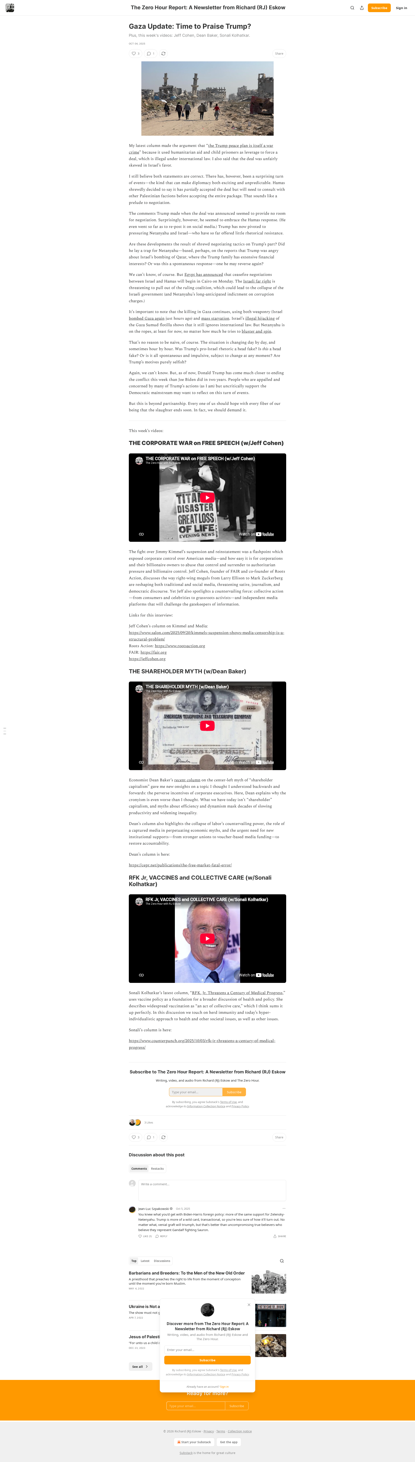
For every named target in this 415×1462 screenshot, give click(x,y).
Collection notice (240, 1431)
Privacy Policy (240, 1374)
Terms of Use (228, 1370)
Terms (220, 1431)
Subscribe (379, 8)
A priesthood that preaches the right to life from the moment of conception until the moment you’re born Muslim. (185, 1281)
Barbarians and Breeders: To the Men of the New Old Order (187, 1273)
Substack (186, 1453)
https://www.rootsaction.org (180, 646)
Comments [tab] (139, 1169)
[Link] (122, 443)
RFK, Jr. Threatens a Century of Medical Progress (237, 993)
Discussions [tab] (162, 1261)
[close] (249, 1304)
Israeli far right (257, 281)
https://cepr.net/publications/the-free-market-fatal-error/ (180, 865)
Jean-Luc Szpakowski (153, 1208)
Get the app (229, 1442)
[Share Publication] (362, 7)
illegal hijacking (260, 318)
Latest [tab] (145, 1261)
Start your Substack (196, 1442)
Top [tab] (133, 1261)
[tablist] (147, 1168)
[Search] (352, 7)
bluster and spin (256, 331)
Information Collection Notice (206, 1374)
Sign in (401, 8)
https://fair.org (153, 652)
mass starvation (215, 318)
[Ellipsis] (284, 1208)
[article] (207, 1283)
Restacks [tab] (157, 1169)
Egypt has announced (203, 275)
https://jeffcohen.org (147, 659)
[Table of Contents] (5, 731)
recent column (187, 780)
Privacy (209, 1431)
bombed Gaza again (146, 318)
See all (137, 1366)
